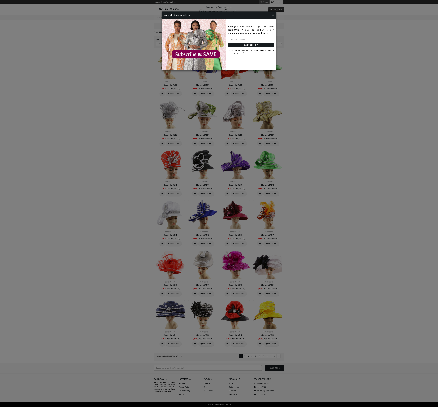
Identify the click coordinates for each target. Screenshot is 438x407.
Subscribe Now (251, 45)
